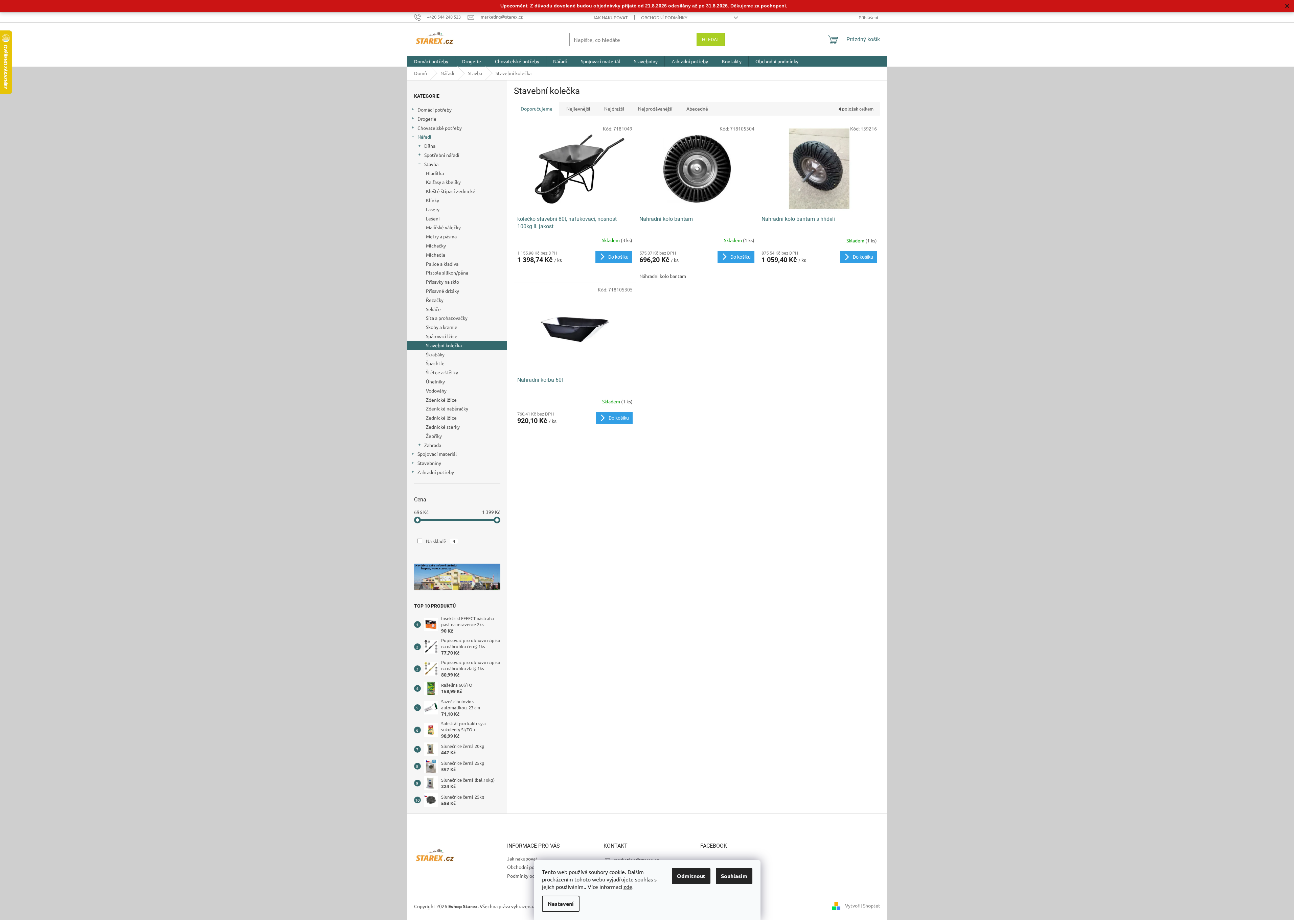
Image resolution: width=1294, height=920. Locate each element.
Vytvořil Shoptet (862, 905)
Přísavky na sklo (442, 282)
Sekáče (433, 309)
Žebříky (434, 436)
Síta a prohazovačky (447, 318)
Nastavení (561, 903)
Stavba (431, 164)
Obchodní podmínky (664, 17)
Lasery (432, 209)
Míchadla (435, 255)
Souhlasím (734, 875)
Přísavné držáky (442, 291)
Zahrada (432, 445)
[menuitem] (431, 61)
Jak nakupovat (610, 17)
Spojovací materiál (437, 454)
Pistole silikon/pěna (447, 272)
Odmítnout (691, 875)
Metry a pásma (441, 236)
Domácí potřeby (434, 110)
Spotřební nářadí (441, 155)
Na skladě (440, 541)
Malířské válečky (443, 227)
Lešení (433, 218)
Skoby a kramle (441, 327)
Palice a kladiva (442, 264)
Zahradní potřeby (435, 472)
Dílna (429, 146)
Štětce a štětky (442, 372)
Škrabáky (435, 354)
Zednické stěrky (443, 427)
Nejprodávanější (655, 108)
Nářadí (424, 137)
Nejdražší (614, 108)
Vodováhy (436, 390)
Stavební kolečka (444, 345)
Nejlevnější (578, 108)
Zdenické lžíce (441, 400)
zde (627, 886)
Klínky (432, 200)
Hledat (710, 39)
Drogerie (426, 119)
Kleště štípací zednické (450, 191)
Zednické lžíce (441, 418)
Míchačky (436, 245)
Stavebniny (429, 463)
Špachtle (435, 363)
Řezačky (435, 300)
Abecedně (697, 108)
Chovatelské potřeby (439, 128)
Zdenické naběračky (447, 408)
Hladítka (435, 173)
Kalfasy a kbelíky (443, 182)
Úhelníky (435, 381)
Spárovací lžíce (441, 336)
